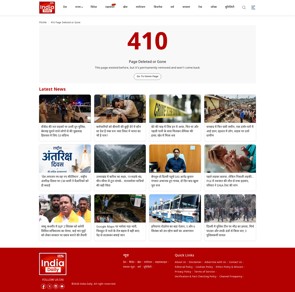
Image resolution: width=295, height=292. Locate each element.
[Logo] (52, 264)
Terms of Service (204, 272)
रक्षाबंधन (110, 7)
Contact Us (235, 262)
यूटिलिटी (229, 7)
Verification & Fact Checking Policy (195, 276)
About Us (180, 262)
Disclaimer (195, 262)
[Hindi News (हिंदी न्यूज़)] (47, 7)
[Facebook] (43, 286)
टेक (200, 7)
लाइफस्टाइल (161, 262)
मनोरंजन (140, 7)
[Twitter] (49, 286)
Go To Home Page (147, 76)
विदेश (94, 7)
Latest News (52, 89)
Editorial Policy (184, 267)
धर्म (172, 7)
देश (65, 7)
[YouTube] (62, 286)
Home (43, 22)
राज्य (78, 7)
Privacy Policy (183, 272)
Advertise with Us (215, 262)
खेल (125, 7)
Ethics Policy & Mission (229, 267)
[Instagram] (55, 286)
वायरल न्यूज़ (129, 267)
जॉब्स (214, 7)
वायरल (186, 7)
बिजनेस (158, 7)
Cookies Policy (204, 267)
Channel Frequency (230, 276)
